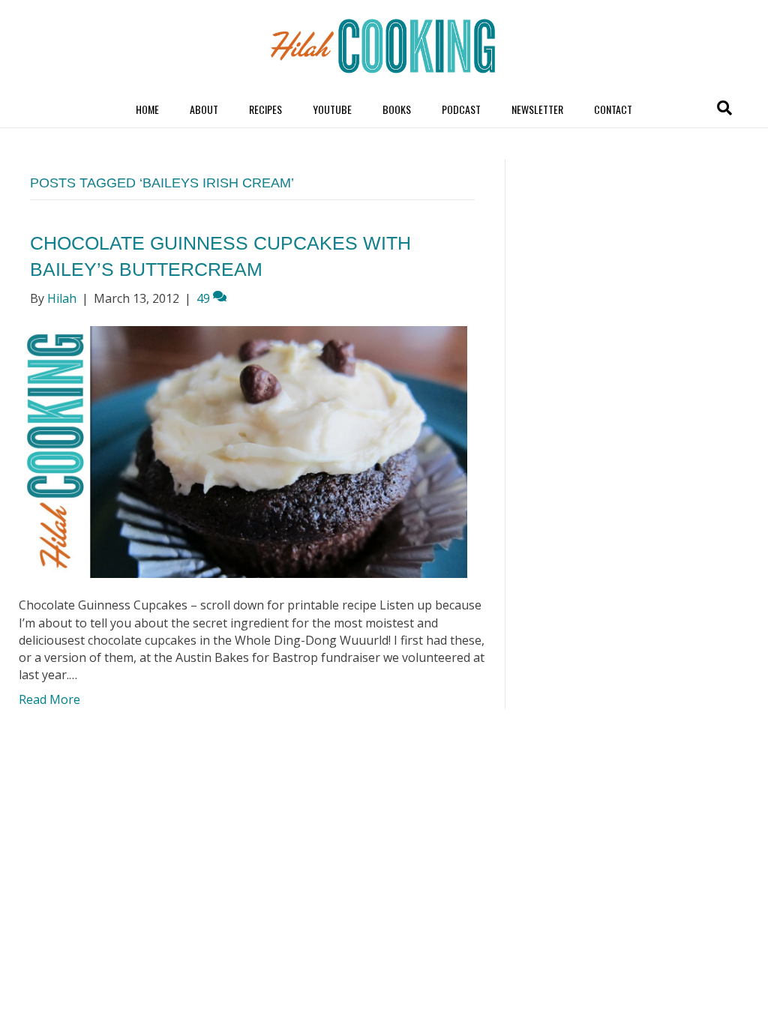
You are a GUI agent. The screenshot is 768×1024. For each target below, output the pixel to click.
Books (396, 109)
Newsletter (537, 109)
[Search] (724, 107)
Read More (49, 699)
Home (147, 109)
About (204, 109)
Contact (613, 109)
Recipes (265, 109)
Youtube (332, 109)
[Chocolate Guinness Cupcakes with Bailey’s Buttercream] (243, 450)
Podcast (461, 109)
